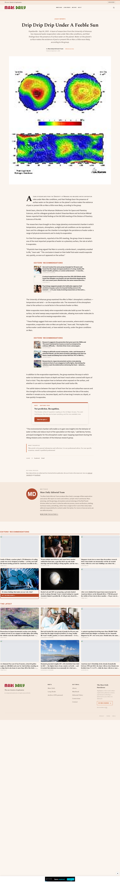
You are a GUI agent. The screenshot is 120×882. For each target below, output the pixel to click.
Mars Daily (59, 7)
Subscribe (111, 2)
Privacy (101, 716)
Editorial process (69, 49)
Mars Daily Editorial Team (55, 49)
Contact (75, 702)
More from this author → (49, 514)
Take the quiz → (42, 419)
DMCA (114, 716)
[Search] (114, 7)
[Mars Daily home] (15, 7)
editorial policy (47, 510)
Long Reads (67, 7)
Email (43, 458)
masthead (37, 475)
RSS (106, 707)
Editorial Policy (77, 695)
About (80, 7)
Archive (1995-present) (55, 695)
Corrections (76, 698)
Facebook (37, 458)
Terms (108, 716)
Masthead (75, 691)
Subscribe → (104, 703)
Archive (74, 7)
